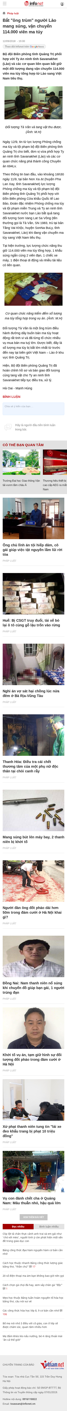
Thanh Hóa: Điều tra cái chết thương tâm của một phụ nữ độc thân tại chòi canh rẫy (30, 766)
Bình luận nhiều (49, 1226)
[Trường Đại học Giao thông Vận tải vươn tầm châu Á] (21, 462)
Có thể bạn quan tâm (23, 445)
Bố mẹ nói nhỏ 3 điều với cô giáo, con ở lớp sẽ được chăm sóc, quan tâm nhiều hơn (30, 1325)
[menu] (4, 4)
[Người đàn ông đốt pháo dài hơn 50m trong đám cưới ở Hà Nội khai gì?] (33, 881)
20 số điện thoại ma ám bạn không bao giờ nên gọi (33, 1275)
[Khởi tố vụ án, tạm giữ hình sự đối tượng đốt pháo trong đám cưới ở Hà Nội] (33, 1028)
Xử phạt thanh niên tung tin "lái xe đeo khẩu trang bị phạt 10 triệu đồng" (32, 1131)
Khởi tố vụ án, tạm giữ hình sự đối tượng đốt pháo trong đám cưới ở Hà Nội (32, 1059)
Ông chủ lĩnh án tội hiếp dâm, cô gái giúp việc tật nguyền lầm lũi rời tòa (32, 549)
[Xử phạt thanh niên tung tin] (33, 1100)
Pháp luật (13, 13)
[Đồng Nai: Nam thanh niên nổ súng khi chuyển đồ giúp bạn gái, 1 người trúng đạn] (33, 956)
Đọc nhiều (18, 1226)
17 (33, 1266)
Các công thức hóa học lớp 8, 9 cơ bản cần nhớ (31, 1310)
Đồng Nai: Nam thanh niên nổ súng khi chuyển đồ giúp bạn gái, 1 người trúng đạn (33, 987)
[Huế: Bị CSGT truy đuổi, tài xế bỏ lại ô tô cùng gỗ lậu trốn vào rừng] (33, 593)
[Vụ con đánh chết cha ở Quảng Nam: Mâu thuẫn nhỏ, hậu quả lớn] (33, 1171)
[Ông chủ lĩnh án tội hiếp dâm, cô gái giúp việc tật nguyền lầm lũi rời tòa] (33, 518)
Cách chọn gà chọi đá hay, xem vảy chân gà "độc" (32, 1285)
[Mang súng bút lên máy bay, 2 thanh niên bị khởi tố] (33, 810)
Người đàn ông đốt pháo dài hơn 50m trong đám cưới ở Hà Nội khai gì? (32, 912)
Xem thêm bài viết (33, 1217)
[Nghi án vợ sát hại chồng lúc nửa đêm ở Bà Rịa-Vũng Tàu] (33, 664)
